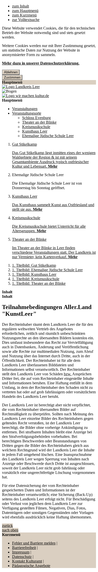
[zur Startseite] (21, 87)
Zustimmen (12, 77)
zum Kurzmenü (24, 15)
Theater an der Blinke (39, 122)
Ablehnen (11, 72)
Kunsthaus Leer (34, 131)
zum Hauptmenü (25, 11)
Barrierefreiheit (24, 547)
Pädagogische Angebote (31, 565)
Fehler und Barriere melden (34, 543)
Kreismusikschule (36, 127)
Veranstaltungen (24, 109)
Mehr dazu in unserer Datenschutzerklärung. (40, 63)
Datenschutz (22, 556)
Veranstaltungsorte (26, 113)
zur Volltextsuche (25, 20)
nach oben (10, 530)
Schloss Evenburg (36, 118)
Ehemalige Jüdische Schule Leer (48, 136)
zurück (7, 525)
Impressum (20, 552)
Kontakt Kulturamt (27, 561)
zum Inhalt (20, 6)
